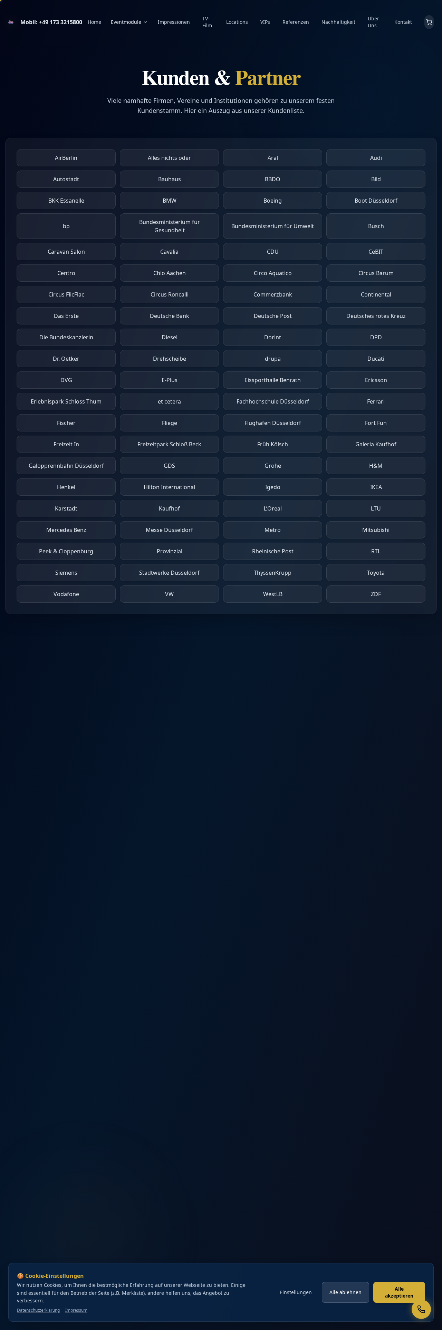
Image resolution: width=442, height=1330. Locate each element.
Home (94, 22)
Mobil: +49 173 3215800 (51, 22)
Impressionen (174, 22)
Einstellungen (296, 1292)
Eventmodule (126, 22)
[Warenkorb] (429, 22)
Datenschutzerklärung (38, 1310)
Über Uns (373, 22)
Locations (237, 22)
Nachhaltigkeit (338, 22)
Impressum (76, 1310)
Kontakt (403, 22)
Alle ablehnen (345, 1292)
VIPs (265, 22)
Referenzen (295, 22)
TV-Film (207, 22)
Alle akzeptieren (399, 1292)
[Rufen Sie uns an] (421, 1309)
